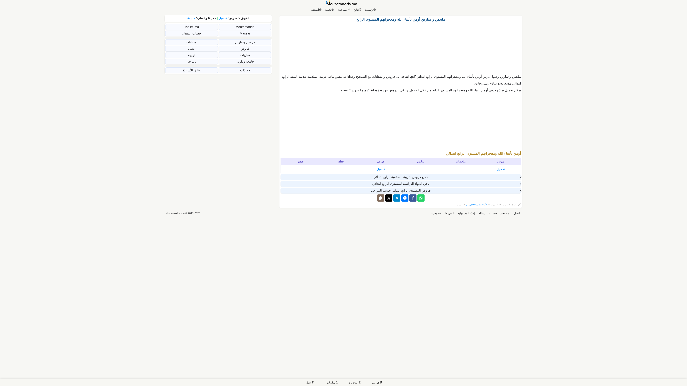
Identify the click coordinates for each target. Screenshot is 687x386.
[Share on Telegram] (396, 198)
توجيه (191, 55)
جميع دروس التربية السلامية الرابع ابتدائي (401, 177)
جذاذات (245, 70)
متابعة (191, 18)
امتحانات (191, 42)
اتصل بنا (515, 213)
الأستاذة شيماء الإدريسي (476, 204)
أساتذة (315, 9)
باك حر (191, 61)
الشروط (449, 213)
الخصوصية (437, 213)
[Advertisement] (401, 47)
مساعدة (342, 9)
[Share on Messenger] (404, 198)
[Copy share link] (380, 198)
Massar (245, 33)
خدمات (493, 213)
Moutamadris (245, 27)
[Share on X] (388, 198)
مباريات (245, 55)
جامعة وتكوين (245, 61)
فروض (244, 48)
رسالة (482, 213)
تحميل (501, 169)
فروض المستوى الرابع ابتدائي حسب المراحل (401, 190)
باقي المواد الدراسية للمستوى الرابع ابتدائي (400, 183)
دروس (459, 204)
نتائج (356, 9)
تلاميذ (328, 9)
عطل (191, 48)
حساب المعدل (191, 33)
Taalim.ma (191, 27)
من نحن (504, 213)
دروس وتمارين (245, 42)
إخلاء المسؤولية (466, 213)
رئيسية (369, 9)
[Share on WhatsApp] (421, 198)
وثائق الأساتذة (191, 70)
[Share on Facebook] (412, 198)
